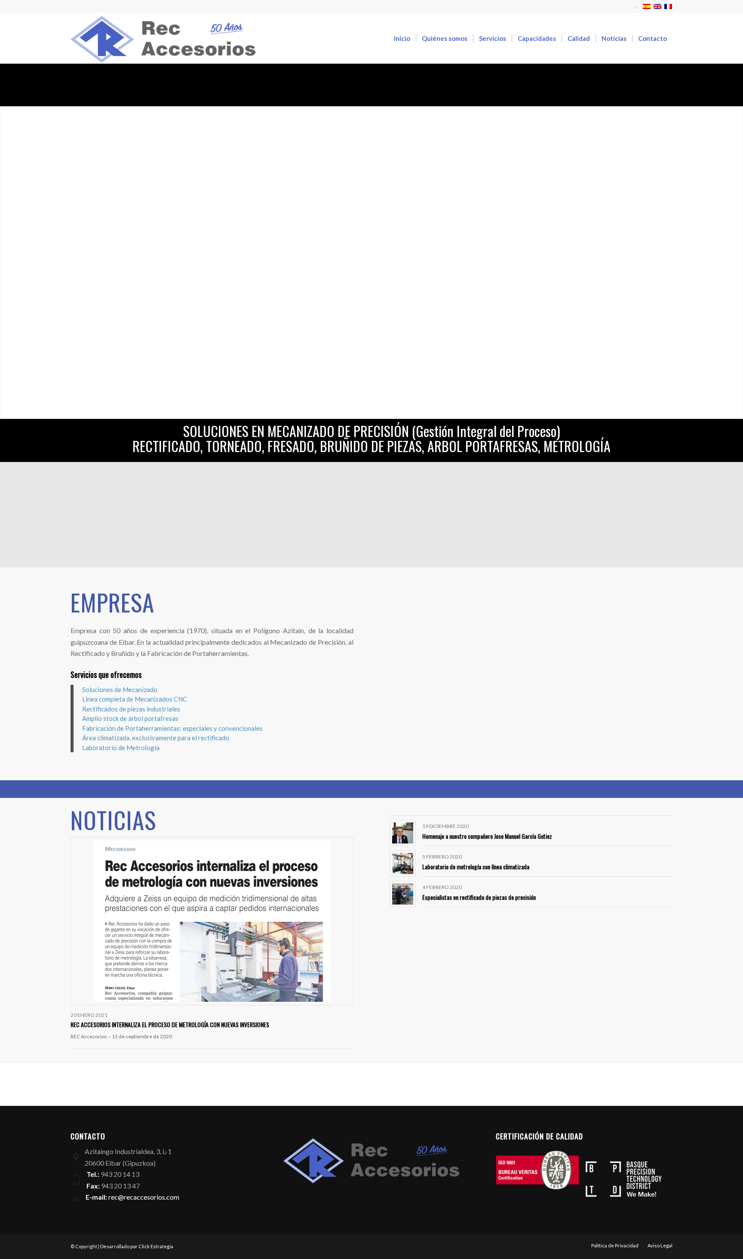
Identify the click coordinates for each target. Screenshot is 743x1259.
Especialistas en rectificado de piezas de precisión (479, 897)
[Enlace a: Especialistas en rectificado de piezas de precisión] (402, 894)
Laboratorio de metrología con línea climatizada (475, 866)
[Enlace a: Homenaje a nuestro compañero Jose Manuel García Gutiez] (402, 832)
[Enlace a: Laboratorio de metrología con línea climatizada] (402, 863)
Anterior (7, 262)
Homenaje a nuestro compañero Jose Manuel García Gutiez (487, 835)
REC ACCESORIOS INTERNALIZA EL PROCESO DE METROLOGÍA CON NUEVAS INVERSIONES (170, 1024)
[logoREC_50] (163, 38)
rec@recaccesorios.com (143, 1197)
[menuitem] (633, 6)
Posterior (735, 262)
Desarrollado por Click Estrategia (136, 1246)
